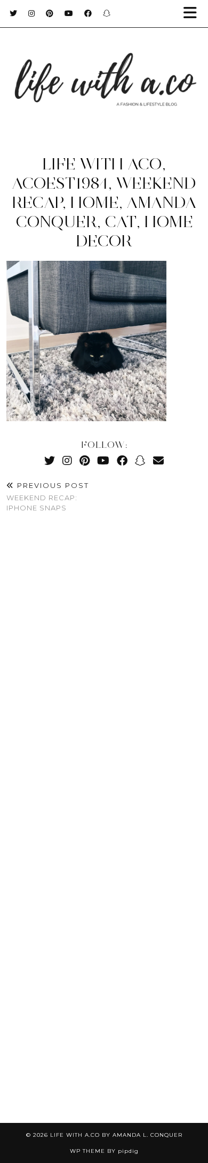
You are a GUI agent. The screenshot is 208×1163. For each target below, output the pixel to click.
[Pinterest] (50, 13)
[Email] (158, 460)
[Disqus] (104, 679)
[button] (193, 14)
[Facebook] (88, 13)
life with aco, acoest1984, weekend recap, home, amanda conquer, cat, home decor (104, 202)
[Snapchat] (107, 13)
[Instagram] (31, 13)
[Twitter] (14, 13)
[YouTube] (69, 13)
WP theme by (104, 1151)
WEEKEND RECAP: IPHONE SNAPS (47, 496)
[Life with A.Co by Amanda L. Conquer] (104, 69)
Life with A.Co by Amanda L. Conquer (116, 1134)
